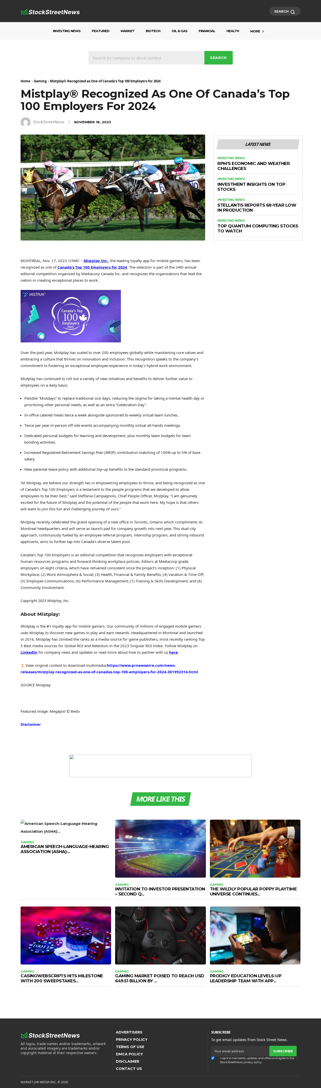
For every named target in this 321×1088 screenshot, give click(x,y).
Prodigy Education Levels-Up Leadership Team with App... (246, 978)
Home (25, 81)
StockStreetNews (48, 122)
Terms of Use (130, 1047)
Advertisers (129, 1032)
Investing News (67, 31)
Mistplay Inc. (96, 260)
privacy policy (253, 1062)
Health (232, 31)
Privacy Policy (131, 1039)
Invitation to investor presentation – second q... (160, 891)
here (173, 652)
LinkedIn (29, 652)
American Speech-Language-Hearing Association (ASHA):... (65, 849)
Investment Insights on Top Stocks (251, 187)
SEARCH (282, 11)
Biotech (153, 31)
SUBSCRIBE (283, 1051)
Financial (207, 31)
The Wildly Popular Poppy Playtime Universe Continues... (253, 891)
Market (127, 31)
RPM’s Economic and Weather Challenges (253, 166)
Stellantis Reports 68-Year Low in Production (256, 208)
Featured (100, 31)
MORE (255, 31)
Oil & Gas (179, 31)
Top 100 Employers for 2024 (92, 267)
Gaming (40, 81)
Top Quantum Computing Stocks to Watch (257, 228)
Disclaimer (31, 724)
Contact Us (129, 1068)
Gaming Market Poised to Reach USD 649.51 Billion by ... (159, 978)
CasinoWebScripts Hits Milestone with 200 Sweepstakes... (62, 978)
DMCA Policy (129, 1054)
